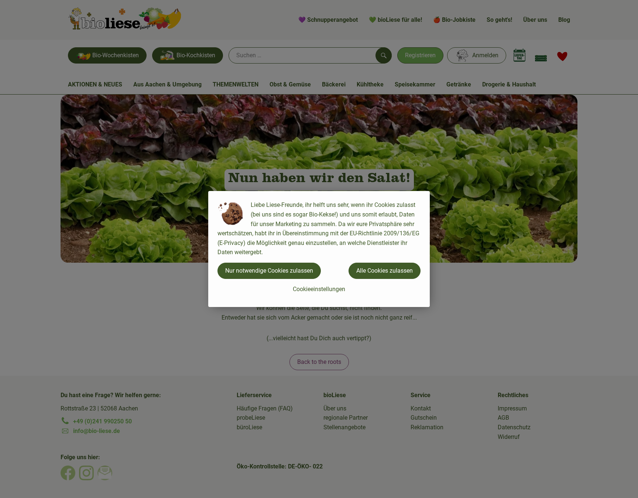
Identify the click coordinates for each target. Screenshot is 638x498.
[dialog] (319, 249)
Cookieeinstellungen (319, 289)
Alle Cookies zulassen (384, 270)
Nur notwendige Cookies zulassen (269, 270)
